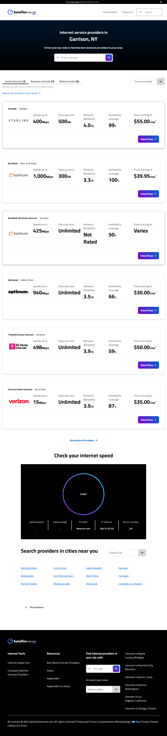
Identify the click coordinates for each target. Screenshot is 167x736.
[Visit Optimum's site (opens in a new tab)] (18, 295)
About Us (14, 725)
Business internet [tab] (42, 81)
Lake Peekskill (94, 568)
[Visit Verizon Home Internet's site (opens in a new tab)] (18, 404)
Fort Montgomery (63, 575)
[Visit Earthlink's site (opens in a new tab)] (18, 178)
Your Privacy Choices (147, 721)
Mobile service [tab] (69, 81)
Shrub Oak (91, 583)
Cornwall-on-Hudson (130, 583)
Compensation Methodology (114, 721)
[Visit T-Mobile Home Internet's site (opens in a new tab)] (18, 349)
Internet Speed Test (19, 662)
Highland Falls (29, 568)
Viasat (50, 670)
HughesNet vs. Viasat (58, 686)
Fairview (123, 568)
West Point (92, 575)
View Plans (147, 139)
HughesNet (53, 678)
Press (24, 725)
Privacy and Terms (86, 721)
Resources (127, 12)
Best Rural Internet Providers (63, 662)
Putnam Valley (29, 583)
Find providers (110, 12)
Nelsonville (27, 575)
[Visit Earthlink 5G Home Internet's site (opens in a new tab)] (18, 236)
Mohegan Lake (61, 583)
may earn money (74, 2)
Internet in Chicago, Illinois (140, 708)
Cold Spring (59, 568)
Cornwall (124, 575)
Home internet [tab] (15, 81)
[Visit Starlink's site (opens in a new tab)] (18, 123)
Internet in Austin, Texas (138, 677)
